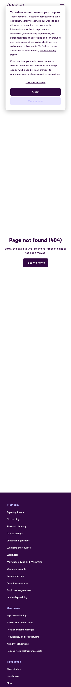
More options (35, 101)
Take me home (35, 262)
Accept (35, 91)
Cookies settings (35, 82)
